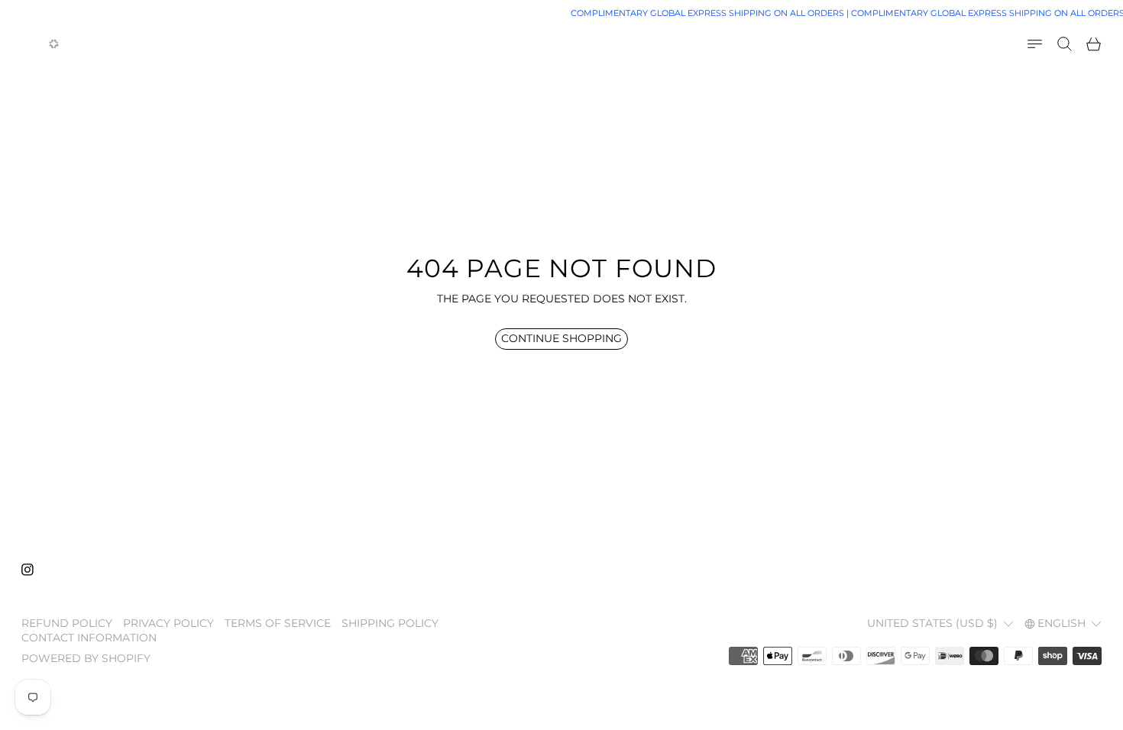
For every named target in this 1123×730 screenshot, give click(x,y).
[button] (1065, 44)
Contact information (89, 637)
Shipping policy (390, 623)
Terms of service (278, 623)
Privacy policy (168, 623)
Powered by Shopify (85, 658)
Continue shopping (561, 338)
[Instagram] (27, 570)
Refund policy (66, 623)
